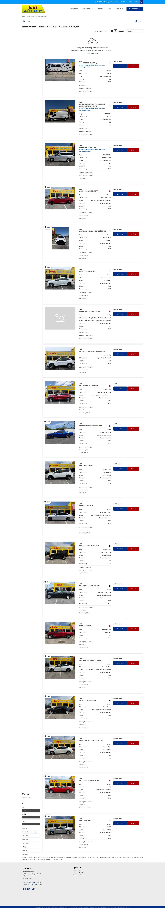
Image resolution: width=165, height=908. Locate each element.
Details (133, 66)
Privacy (122, 907)
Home (23, 16)
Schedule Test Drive (79, 873)
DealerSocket (78, 907)
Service (100, 9)
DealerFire (67, 907)
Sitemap (128, 907)
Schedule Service (78, 871)
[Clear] (30, 797)
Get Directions (27, 878)
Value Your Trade (78, 875)
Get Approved (87, 9)
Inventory (74, 9)
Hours (39, 882)
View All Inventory (92, 53)
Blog (109, 9)
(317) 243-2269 (31, 882)
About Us (119, 9)
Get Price (120, 66)
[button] (141, 2)
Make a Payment (134, 9)
